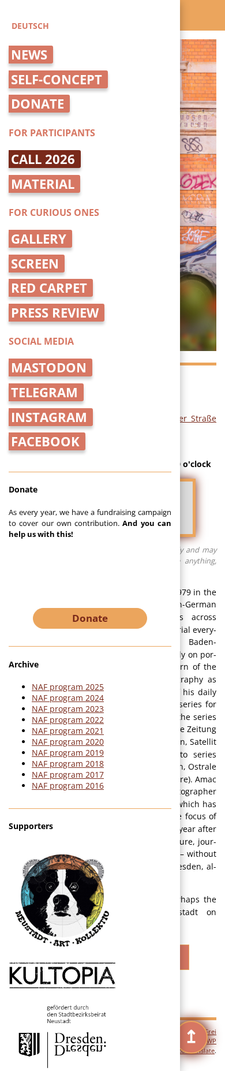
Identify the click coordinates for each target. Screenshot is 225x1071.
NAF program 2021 (68, 730)
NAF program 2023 (68, 708)
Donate (37, 104)
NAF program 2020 (68, 741)
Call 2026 (43, 159)
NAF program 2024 (68, 697)
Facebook (45, 441)
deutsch (30, 25)
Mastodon (49, 367)
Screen (35, 264)
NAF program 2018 (68, 763)
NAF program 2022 (68, 719)
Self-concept (56, 79)
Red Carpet (49, 288)
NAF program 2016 (68, 785)
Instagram (49, 417)
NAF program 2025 (68, 686)
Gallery (38, 239)
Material (42, 184)
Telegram (44, 392)
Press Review (55, 313)
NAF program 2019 (68, 752)
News (29, 55)
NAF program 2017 (68, 774)
